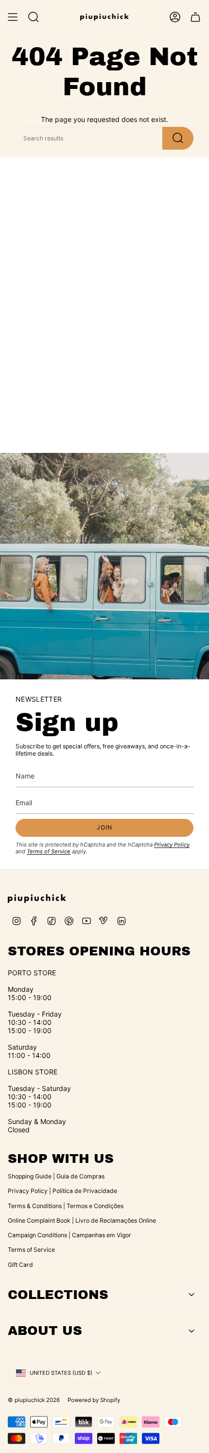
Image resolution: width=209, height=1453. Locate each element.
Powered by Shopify (94, 1400)
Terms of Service (48, 851)
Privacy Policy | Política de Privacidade (62, 1190)
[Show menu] (12, 17)
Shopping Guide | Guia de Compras (56, 1176)
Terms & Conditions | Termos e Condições (65, 1206)
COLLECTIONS (58, 1294)
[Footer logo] (37, 898)
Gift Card (20, 1264)
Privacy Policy (172, 844)
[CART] (195, 17)
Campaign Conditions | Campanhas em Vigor (69, 1235)
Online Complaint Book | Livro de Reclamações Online (82, 1220)
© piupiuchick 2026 (34, 1400)
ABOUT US (45, 1330)
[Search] (177, 138)
